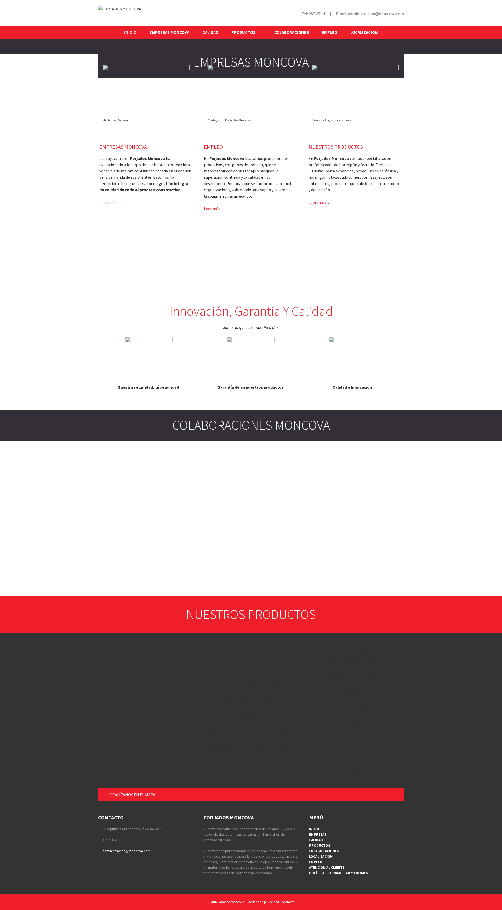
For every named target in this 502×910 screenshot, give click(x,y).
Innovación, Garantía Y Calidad (251, 311)
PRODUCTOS (243, 32)
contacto (288, 902)
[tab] (251, 795)
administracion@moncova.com (370, 13)
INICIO (130, 32)
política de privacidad (263, 902)
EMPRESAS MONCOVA (169, 32)
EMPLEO (329, 32)
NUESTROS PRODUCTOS (336, 146)
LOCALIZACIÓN (364, 32)
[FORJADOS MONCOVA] (119, 8)
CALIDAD (210, 32)
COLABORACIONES (291, 32)
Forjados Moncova (231, 902)
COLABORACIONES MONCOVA (251, 425)
